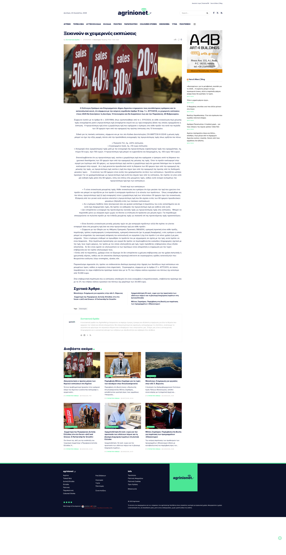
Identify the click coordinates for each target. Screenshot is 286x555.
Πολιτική (118, 24)
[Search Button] (207, 13)
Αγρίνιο (67, 24)
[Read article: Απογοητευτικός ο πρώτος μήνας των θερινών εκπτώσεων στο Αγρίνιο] (82, 365)
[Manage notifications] (280, 538)
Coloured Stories (148, 24)
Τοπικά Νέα (78, 24)
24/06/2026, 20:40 (87, 449)
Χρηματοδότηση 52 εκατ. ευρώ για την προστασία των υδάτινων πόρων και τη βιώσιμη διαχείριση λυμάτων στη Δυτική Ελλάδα (155, 295)
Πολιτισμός (185, 24)
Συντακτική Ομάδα (73, 40)
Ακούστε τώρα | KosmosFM (200, 3)
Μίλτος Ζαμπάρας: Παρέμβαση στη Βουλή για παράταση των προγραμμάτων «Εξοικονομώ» (163, 434)
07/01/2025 (87, 40)
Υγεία (174, 24)
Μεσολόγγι (151, 376)
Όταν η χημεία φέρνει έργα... (198, 100)
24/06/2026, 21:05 (168, 396)
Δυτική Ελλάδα (93, 24)
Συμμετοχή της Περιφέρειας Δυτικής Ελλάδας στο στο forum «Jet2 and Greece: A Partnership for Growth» (80, 434)
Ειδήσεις (150, 427)
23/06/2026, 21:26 (168, 449)
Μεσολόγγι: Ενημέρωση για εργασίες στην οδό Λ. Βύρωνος (98, 293)
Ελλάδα (107, 24)
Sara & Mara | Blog (216, 3)
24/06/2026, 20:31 (127, 451)
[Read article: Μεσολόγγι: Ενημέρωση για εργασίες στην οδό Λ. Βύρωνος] (163, 365)
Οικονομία (164, 24)
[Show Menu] (195, 24)
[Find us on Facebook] (213, 13)
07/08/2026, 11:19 (86, 396)
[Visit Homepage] (135, 13)
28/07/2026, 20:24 (127, 398)
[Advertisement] (204, 163)
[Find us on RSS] (221, 13)
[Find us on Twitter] (218, 13)
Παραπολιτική (130, 24)
